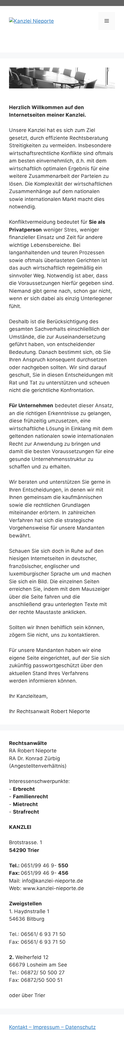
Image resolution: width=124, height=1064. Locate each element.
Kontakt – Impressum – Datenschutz (52, 1027)
